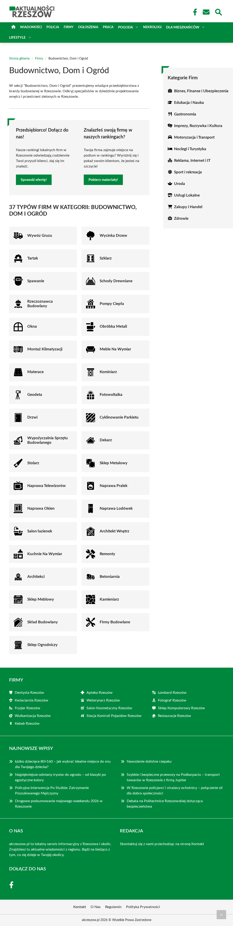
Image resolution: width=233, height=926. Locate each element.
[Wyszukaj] (218, 11)
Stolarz (33, 463)
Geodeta (34, 395)
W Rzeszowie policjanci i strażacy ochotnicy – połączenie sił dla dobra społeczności (174, 790)
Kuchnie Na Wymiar (44, 554)
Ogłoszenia (88, 27)
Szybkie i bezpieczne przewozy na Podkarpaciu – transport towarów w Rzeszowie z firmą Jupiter (173, 777)
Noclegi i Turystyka (190, 149)
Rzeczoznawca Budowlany (40, 304)
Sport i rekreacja (188, 172)
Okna (32, 326)
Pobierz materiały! (103, 180)
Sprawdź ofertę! (34, 180)
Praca (108, 27)
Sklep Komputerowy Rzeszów (181, 708)
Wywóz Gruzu (39, 235)
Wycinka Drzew (113, 235)
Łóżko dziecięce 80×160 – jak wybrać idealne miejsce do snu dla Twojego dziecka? (63, 764)
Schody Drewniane (116, 281)
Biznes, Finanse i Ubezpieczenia (201, 91)
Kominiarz (108, 372)
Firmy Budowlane (115, 622)
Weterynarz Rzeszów (103, 700)
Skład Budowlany (42, 622)
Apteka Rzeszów (99, 692)
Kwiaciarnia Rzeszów (31, 700)
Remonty (107, 554)
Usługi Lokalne (187, 195)
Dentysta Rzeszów (29, 692)
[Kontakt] (206, 12)
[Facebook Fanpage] (193, 12)
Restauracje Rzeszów (174, 716)
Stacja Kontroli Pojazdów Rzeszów (114, 716)
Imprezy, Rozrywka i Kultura (198, 126)
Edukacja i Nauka (189, 103)
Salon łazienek (39, 531)
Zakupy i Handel (188, 207)
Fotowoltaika (111, 395)
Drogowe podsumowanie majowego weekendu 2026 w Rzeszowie (59, 803)
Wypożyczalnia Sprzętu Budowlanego (47, 440)
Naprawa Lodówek (116, 508)
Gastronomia (185, 114)
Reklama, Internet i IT (192, 160)
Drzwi (32, 417)
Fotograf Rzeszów (172, 700)
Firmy (68, 27)
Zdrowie (181, 218)
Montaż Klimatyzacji (44, 349)
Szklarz (106, 258)
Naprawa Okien (41, 508)
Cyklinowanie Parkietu (119, 417)
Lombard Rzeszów (172, 692)
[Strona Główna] (13, 27)
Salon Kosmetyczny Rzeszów (109, 708)
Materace (35, 372)
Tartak (32, 258)
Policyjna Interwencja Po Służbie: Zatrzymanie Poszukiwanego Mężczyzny (52, 790)
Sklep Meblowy (40, 599)
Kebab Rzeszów (27, 723)
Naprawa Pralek (113, 486)
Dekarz (106, 440)
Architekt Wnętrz (114, 531)
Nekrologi (152, 27)
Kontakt (197, 844)
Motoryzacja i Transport (194, 137)
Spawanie (35, 281)
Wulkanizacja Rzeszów (33, 716)
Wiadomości (31, 27)
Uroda (179, 184)
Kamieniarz (109, 599)
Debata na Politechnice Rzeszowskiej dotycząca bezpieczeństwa (165, 803)
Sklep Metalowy (113, 463)
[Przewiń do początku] (221, 914)
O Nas (96, 907)
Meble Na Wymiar (115, 349)
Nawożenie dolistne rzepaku (149, 761)
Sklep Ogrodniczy (42, 645)
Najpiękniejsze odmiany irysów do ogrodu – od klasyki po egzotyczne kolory (60, 777)
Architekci (36, 577)
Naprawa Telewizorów (46, 486)
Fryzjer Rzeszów (27, 708)
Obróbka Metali (113, 326)
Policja (52, 27)
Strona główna (19, 58)
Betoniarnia (110, 577)
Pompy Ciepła (112, 304)
